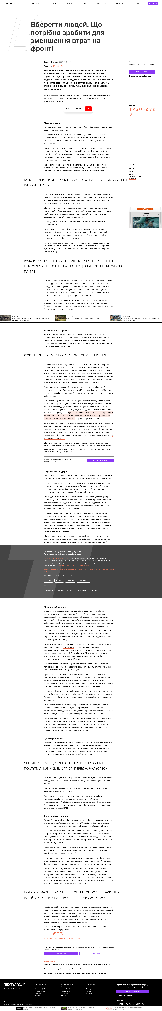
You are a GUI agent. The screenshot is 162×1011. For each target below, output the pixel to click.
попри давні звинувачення (62, 83)
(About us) (43, 984)
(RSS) (40, 987)
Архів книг (89, 993)
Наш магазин (90, 987)
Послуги (63, 987)
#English (37, 995)
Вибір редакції (39, 993)
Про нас (37, 984)
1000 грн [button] (70, 581)
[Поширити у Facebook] (54, 66)
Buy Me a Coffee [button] (65, 590)
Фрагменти (38, 989)
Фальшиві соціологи (67, 989)
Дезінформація (65, 991)
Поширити (48, 66)
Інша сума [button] (82, 581)
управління (49, 938)
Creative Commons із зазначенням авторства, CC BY (21, 1003)
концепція (76, 938)
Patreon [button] (49, 590)
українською (16, 1004)
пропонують (68, 647)
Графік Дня (89, 989)
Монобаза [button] (81, 590)
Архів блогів (90, 991)
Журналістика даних (67, 984)
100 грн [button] (48, 581)
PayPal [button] (94, 590)
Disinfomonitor (65, 993)
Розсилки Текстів (40, 991)
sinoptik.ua (132, 178)
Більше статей (49, 961)
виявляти (61, 874)
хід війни (59, 938)
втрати (67, 938)
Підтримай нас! (90, 984)
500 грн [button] (59, 581)
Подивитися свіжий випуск (140, 76)
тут (74, 853)
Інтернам (63, 995)
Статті (36, 987)
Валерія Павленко (51, 62)
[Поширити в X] (58, 66)
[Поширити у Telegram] (61, 66)
